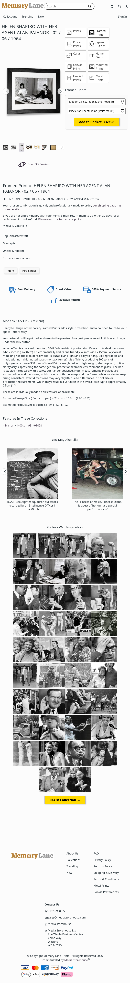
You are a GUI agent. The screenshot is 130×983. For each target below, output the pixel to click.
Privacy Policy (102, 860)
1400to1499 (23, 425)
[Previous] (6, 91)
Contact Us (52, 904)
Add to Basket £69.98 (96, 122)
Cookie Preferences (106, 892)
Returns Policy (103, 866)
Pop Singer (29, 271)
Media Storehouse (76, 960)
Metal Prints (101, 885)
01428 (38, 425)
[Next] (61, 91)
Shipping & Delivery (106, 873)
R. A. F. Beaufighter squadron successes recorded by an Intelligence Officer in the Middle (32, 505)
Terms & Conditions (106, 879)
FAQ (96, 853)
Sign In (122, 16)
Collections (10, 16)
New (41, 16)
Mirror (9, 425)
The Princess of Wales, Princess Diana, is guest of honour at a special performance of (97, 505)
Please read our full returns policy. (60, 219)
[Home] (23, 9)
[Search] (90, 6)
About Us (72, 853)
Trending (27, 16)
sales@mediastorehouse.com (67, 917)
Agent (10, 271)
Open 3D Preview (38, 164)
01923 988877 (56, 911)
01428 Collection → (65, 800)
